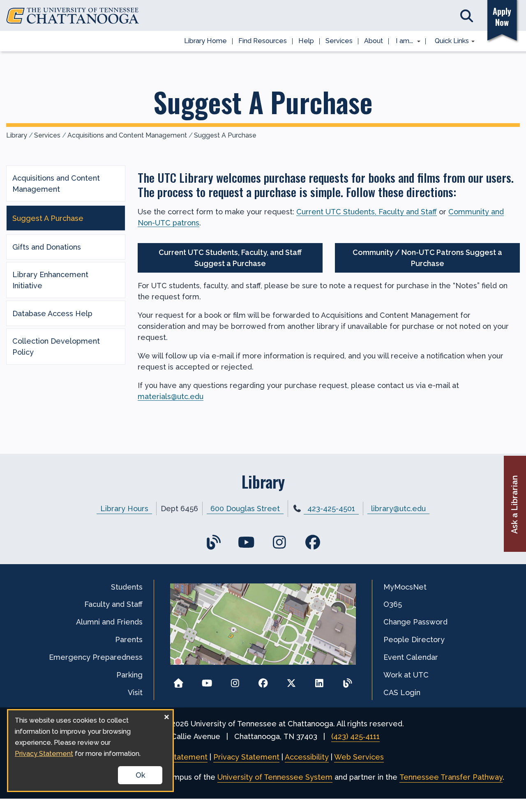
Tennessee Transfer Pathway (451, 777)
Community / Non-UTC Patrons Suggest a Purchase (427, 258)
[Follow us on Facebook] (263, 680)
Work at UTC (406, 674)
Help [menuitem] (306, 41)
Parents (129, 639)
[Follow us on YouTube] (206, 680)
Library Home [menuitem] (205, 41)
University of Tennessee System (274, 777)
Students (127, 587)
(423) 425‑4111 (355, 736)
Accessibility (307, 757)
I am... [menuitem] (401, 41)
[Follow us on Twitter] (291, 680)
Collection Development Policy (56, 346)
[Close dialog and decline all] (166, 715)
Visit (135, 692)
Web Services (359, 757)
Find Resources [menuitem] (262, 41)
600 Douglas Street (245, 508)
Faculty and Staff (113, 604)
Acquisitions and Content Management (127, 135)
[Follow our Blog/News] (213, 542)
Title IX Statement (175, 757)
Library (16, 135)
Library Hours (124, 508)
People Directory (414, 639)
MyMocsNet (405, 587)
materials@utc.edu (170, 396)
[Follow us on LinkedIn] (319, 680)
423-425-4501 (331, 508)
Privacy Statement (246, 757)
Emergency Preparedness (96, 657)
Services (47, 135)
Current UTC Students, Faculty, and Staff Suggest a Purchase (230, 258)
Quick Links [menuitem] (449, 41)
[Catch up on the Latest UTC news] (347, 680)
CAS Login (401, 692)
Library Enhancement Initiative (50, 280)
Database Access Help (52, 313)
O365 (392, 604)
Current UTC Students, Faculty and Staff (366, 211)
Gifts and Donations (46, 247)
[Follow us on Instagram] (234, 680)
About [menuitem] (373, 41)
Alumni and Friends (109, 622)
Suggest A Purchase (225, 135)
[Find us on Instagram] (280, 542)
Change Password (415, 622)
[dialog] (90, 750)
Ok (140, 775)
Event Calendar (410, 657)
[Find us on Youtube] (246, 542)
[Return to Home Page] (178, 680)
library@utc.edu (398, 508)
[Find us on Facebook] (312, 542)
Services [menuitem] (339, 41)
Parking (129, 674)
